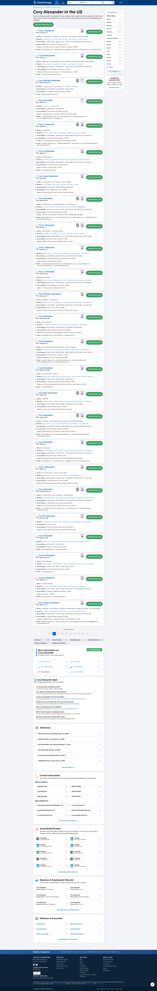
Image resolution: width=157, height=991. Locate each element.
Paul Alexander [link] (56, 253)
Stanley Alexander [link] (58, 401)
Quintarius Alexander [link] (58, 86)
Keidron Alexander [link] (80, 564)
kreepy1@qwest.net (66, 698)
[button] (50, 633)
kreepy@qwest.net (56, 698)
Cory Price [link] (45, 586)
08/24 (38, 978)
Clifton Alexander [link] (68, 280)
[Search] (112, 2)
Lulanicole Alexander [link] (69, 564)
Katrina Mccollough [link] (48, 401)
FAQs (81, 961)
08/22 (44, 978)
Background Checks (61, 961)
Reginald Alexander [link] (57, 564)
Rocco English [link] (62, 64)
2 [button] (58, 633)
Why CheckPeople (84, 970)
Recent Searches (40, 976)
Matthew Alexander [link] (75, 253)
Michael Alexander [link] (78, 401)
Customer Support (84, 968)
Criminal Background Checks (110, 966)
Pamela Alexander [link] (72, 207)
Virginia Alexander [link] (55, 159)
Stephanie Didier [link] (55, 106)
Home (98, 989)
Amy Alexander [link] (87, 280)
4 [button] (66, 633)
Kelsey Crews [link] (62, 207)
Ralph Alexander (62, 708)
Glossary (82, 964)
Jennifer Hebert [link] (53, 586)
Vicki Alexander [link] (65, 159)
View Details (93, 32)
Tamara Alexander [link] (56, 376)
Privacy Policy (99, 983)
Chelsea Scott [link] (46, 541)
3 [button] (62, 633)
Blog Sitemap (106, 970)
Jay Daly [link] (76, 184)
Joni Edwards (54, 708)
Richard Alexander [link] (65, 349)
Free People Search (107, 961)
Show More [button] (110, 67)
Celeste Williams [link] (47, 184)
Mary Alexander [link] (80, 497)
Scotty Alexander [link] (68, 401)
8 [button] (82, 633)
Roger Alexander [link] (67, 521)
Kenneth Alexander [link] (83, 39)
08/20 (51, 978)
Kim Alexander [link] (81, 586)
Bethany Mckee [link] (47, 302)
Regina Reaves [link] (54, 207)
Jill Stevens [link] (46, 611)
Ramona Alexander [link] (58, 280)
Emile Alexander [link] (90, 564)
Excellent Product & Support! (40, 967)
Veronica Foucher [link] (55, 324)
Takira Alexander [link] (83, 324)
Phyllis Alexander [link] (62, 586)
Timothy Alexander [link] (74, 159)
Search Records (42, 24)
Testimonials (83, 972)
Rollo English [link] (54, 64)
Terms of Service (90, 983)
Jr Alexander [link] (67, 86)
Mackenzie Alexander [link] (87, 376)
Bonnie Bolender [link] (64, 423)
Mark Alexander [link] (75, 541)
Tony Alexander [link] (71, 611)
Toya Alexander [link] (74, 423)
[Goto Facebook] (34, 965)
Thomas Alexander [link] (84, 423)
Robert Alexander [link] (58, 450)
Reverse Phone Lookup (61, 966)
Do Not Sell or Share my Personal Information (88, 975)
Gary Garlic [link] (62, 475)
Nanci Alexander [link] (66, 541)
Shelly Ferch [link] (46, 106)
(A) (43, 7)
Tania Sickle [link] (46, 207)
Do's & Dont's (83, 966)
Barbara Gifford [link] (53, 132)
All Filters (113, 71)
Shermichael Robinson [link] (49, 497)
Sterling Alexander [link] (85, 159)
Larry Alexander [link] (89, 450)
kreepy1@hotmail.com (80, 698)
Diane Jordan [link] (46, 475)
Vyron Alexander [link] (65, 324)
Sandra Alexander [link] (66, 376)
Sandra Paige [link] (46, 376)
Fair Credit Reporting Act (59, 983)
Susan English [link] (46, 64)
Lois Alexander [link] (88, 401)
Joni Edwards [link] (46, 39)
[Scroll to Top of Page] (152, 984)
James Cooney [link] (55, 423)
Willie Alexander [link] (77, 475)
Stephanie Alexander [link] (79, 233)
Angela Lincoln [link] (47, 423)
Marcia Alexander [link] (84, 541)
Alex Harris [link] (63, 611)
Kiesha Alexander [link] (89, 497)
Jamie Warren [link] (46, 233)
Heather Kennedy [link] (47, 280)
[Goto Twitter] (37, 965)
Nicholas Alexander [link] (81, 611)
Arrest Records (106, 964)
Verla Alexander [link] (82, 132)
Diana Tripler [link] (56, 184)
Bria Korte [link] (45, 132)
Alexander (48, 7)
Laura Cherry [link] (54, 39)
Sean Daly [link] (62, 184)
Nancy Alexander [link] (75, 349)
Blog (81, 959)
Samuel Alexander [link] (67, 302)
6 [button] (74, 633)
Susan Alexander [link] (57, 521)
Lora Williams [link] (46, 324)
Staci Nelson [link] (46, 159)
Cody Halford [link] (54, 233)
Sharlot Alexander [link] (60, 497)
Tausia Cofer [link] (62, 233)
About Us (103, 989)
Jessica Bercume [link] (47, 521)
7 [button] (78, 633)
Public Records (60, 968)
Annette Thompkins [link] (48, 450)
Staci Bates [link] (56, 349)
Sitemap (105, 968)
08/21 (48, 978)
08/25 (34, 978)
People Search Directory (62, 959)
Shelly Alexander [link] (47, 253)
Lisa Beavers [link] (70, 233)
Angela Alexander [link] (78, 280)
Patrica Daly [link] (69, 184)
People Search (37, 7)
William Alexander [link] (62, 132)
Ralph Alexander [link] (63, 39)
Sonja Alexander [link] (47, 564)
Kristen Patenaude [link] (54, 611)
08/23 (41, 978)
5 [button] (70, 633)
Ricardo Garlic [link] (54, 475)
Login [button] (121, 2)
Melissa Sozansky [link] (47, 349)
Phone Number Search (108, 959)
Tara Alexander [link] (74, 324)
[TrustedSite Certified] (36, 973)
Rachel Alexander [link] (76, 376)
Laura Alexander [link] (85, 253)
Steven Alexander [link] (56, 302)
